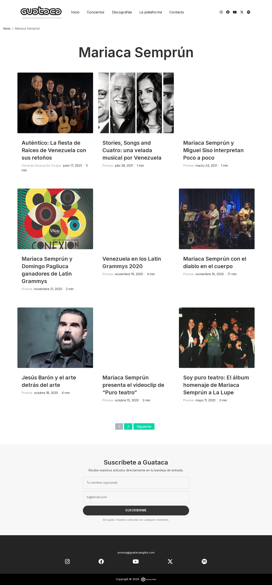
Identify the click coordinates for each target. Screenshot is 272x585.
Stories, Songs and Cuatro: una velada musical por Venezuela (132, 150)
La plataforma (150, 12)
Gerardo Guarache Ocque (41, 165)
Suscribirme (136, 510)
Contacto (176, 12)
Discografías (122, 12)
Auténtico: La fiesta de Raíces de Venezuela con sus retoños (54, 150)
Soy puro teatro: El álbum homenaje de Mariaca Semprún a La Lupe (216, 385)
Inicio (75, 12)
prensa (107, 165)
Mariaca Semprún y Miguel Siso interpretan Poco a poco (213, 150)
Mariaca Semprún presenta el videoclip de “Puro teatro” (133, 385)
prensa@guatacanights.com (136, 552)
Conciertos (95, 12)
